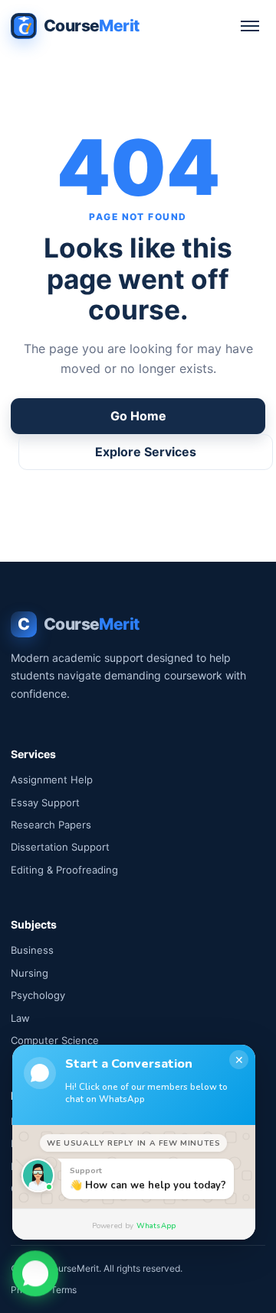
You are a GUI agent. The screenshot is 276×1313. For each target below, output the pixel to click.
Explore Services (145, 451)
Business (32, 950)
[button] (35, 1272)
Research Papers (51, 825)
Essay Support (45, 802)
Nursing (29, 973)
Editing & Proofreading (64, 870)
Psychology (38, 995)
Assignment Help (52, 779)
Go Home (138, 415)
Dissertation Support (60, 847)
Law (20, 1018)
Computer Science (55, 1040)
